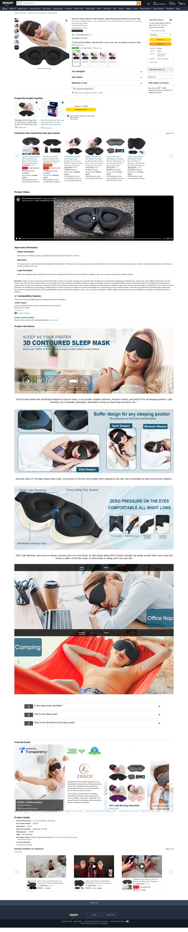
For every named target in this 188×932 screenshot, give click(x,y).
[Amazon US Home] (74, 915)
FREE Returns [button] (77, 45)
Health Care (31, 13)
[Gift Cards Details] (111, 8)
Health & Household (20, 13)
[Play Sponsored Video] (94, 866)
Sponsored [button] (17, 852)
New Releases (58, 8)
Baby (178, 8)
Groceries (68, 8)
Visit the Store (114, 808)
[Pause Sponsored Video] (63, 875)
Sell (114, 8)
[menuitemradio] (168, 238)
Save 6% (75, 48)
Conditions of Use (66, 921)
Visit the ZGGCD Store (79, 25)
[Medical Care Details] (27, 8)
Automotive (170, 8)
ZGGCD (159, 51)
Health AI (12, 8)
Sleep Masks (27, 839)
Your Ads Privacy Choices (117, 921)
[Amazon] (8, 3)
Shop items (97, 48)
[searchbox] (79, 3)
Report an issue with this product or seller (88, 93)
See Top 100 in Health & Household (64, 837)
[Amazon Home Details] (151, 8)
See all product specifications (83, 89)
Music (136, 8)
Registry (129, 8)
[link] (52, 109)
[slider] (90, 238)
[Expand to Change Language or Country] (100, 915)
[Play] (16, 238)
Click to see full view (44, 68)
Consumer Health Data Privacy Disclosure (96, 921)
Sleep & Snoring (41, 13)
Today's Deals (90, 8)
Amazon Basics (35, 8)
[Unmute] (171, 238)
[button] (5, 9)
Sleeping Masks (52, 13)
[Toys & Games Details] (164, 8)
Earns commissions (49, 198)
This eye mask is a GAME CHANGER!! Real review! (38, 200)
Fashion (121, 8)
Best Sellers (47, 8)
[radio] (16, 20)
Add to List (152, 77)
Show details (73, 119)
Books (99, 8)
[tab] (82, 567)
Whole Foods (78, 8)
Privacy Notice (78, 921)
